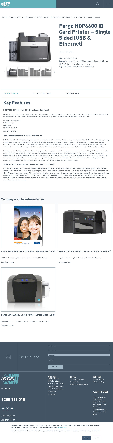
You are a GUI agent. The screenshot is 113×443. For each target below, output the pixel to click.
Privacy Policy (62, 427)
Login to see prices (66, 52)
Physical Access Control (56, 384)
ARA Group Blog (98, 382)
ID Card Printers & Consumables (21, 17)
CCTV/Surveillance (54, 381)
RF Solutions (52, 394)
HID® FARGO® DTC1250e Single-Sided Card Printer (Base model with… (28, 318)
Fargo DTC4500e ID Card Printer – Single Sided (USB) (99, 399)
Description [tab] (11, 93)
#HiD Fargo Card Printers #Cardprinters (78, 66)
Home (3, 17)
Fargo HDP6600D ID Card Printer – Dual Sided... (99, 412)
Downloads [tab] (72, 93)
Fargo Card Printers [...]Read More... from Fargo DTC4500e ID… (84, 254)
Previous (4, 72)
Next (54, 72)
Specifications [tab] (42, 93)
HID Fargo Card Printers (89, 61)
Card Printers (73, 61)
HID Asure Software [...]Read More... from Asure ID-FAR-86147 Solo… (28, 254)
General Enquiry (98, 379)
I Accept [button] (86, 438)
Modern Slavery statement (79, 384)
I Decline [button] (96, 438)
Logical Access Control (55, 386)
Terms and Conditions (77, 379)
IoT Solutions (52, 391)
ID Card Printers (43, 17)
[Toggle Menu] (108, 4)
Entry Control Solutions (55, 389)
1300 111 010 (13, 399)
